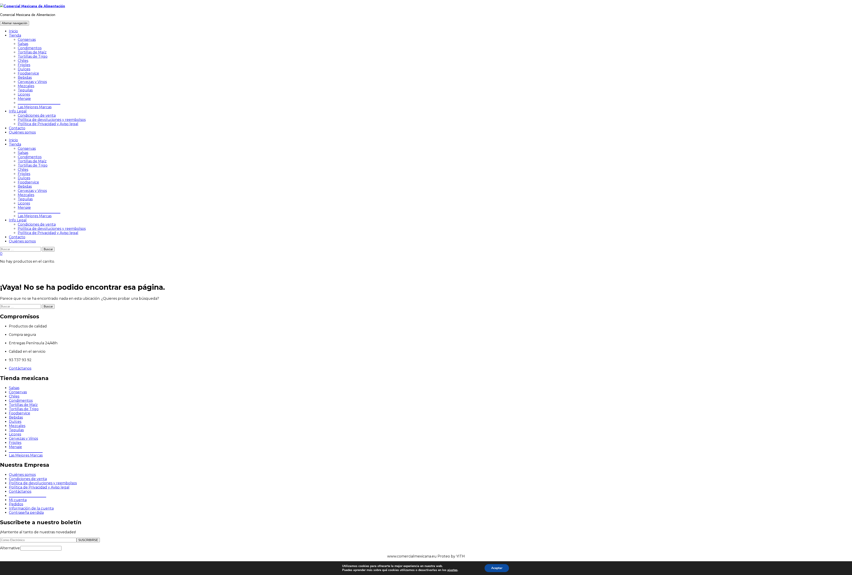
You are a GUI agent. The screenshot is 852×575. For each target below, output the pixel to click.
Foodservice (28, 73)
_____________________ (27, 496)
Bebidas (25, 77)
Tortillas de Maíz (32, 52)
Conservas (27, 39)
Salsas (23, 44)
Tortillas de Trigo (32, 56)
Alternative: (10, 548)
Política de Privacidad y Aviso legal (48, 124)
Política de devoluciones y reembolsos (52, 120)
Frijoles (24, 65)
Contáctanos (20, 368)
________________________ (39, 103)
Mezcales (26, 86)
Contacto (17, 128)
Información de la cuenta (31, 508)
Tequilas (25, 90)
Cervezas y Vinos (32, 82)
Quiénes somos (22, 132)
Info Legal (18, 111)
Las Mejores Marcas (34, 107)
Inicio (13, 31)
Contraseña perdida (26, 512)
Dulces (24, 69)
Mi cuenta (18, 500)
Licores (24, 94)
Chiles (23, 61)
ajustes (452, 570)
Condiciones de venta (37, 115)
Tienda (15, 35)
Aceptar (496, 568)
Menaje (24, 98)
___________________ (26, 451)
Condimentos (29, 48)
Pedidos (16, 504)
